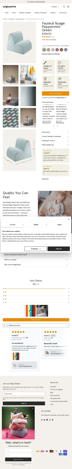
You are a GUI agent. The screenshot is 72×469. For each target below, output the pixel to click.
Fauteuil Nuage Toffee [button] (57, 353)
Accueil (5, 19)
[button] (46, 37)
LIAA (51, 404)
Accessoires (63, 13)
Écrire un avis (36, 320)
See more (45, 179)
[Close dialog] (33, 408)
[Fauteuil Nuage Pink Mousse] (57, 50)
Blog (51, 392)
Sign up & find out (18, 459)
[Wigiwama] (9, 6)
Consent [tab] (12, 224)
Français (54, 7)
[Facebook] (47, 419)
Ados (6, 13)
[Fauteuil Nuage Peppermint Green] (44, 50)
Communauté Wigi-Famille (58, 401)
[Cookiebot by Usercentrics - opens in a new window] (61, 219)
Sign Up (23, 403)
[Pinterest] (52, 419)
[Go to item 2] (42, 311)
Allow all (59, 249)
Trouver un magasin (56, 389)
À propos (53, 387)
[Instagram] (41, 419)
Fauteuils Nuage (20, 19)
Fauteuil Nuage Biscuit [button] (25, 366)
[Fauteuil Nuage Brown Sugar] (48, 50)
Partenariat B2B (55, 398)
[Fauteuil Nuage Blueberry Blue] (66, 50)
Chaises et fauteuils (41, 13)
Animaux (53, 13)
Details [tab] (36, 224)
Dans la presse (55, 395)
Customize (34, 249)
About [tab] (59, 224)
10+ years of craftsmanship (36, 2)
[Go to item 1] (30, 311)
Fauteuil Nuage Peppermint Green (35, 19)
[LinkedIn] (44, 419)
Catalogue (11, 19)
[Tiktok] (50, 419)
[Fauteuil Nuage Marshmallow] (53, 50)
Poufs (14, 13)
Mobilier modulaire (25, 13)
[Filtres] (5, 325)
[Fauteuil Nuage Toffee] (61, 50)
